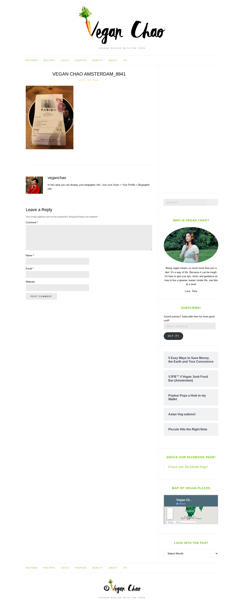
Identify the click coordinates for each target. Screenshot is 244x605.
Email (30, 268)
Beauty (97, 60)
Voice (65, 60)
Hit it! (173, 336)
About (113, 60)
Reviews (32, 60)
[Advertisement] (192, 128)
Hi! (125, 60)
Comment (32, 222)
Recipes (49, 60)
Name (30, 255)
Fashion (81, 60)
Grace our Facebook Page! (191, 457)
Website (30, 281)
